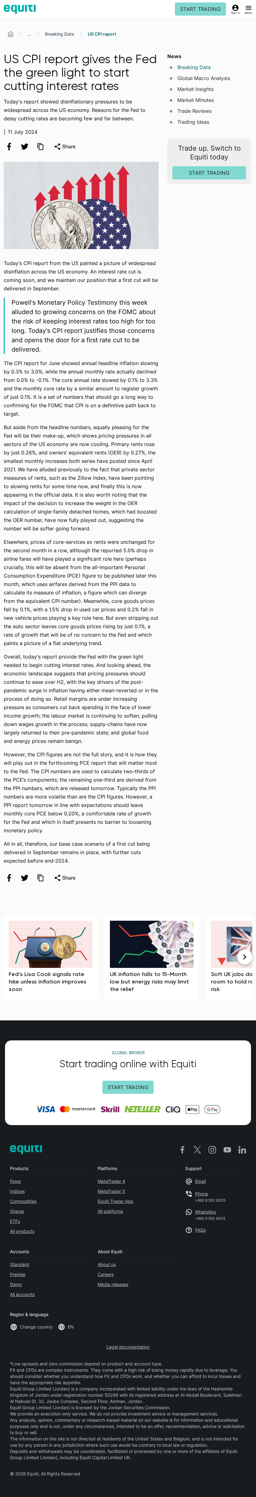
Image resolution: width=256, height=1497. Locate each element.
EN (71, 1326)
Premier (18, 1274)
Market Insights (195, 89)
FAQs (200, 1230)
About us (107, 1264)
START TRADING (200, 9)
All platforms (110, 1211)
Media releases (113, 1284)
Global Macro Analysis (203, 78)
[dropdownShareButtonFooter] (65, 878)
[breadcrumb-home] (10, 34)
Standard (19, 1264)
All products (22, 1231)
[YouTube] (227, 1150)
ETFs (15, 1221)
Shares (17, 1211)
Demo (16, 1284)
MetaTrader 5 (111, 1191)
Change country (36, 1326)
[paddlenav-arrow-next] (244, 956)
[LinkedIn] (242, 1150)
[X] (197, 1150)
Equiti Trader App (115, 1201)
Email (200, 1181)
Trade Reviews (194, 111)
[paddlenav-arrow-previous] (11, 956)
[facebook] (9, 146)
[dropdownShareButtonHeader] (65, 146)
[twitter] (24, 146)
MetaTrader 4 (111, 1181)
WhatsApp (205, 1211)
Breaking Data (59, 34)
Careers (106, 1274)
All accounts (22, 1294)
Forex (15, 1181)
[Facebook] (182, 1150)
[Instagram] (212, 1150)
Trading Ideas (193, 122)
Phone (201, 1193)
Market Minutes (195, 100)
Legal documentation (128, 1346)
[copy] (40, 146)
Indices (17, 1191)
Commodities (23, 1201)
